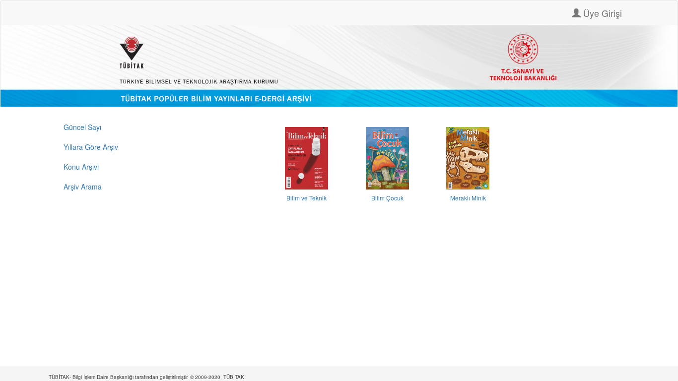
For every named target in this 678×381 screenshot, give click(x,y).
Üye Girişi (601, 12)
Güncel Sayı (82, 127)
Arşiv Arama (83, 186)
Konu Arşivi (81, 167)
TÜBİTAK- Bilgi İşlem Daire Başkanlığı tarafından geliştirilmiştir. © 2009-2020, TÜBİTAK (146, 377)
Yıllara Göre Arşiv (91, 147)
